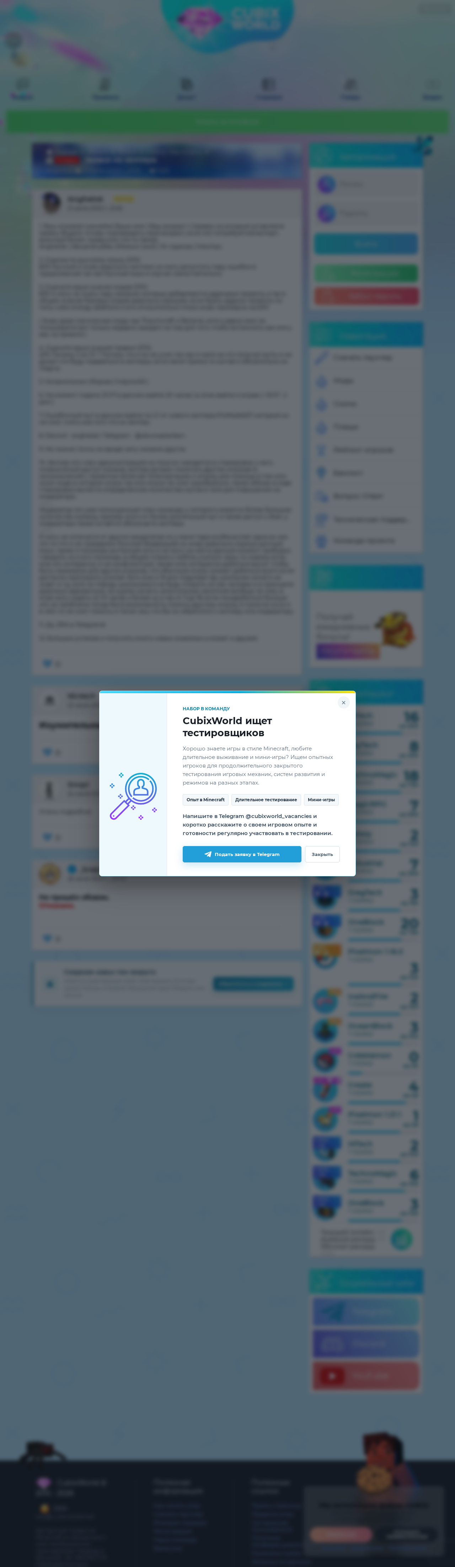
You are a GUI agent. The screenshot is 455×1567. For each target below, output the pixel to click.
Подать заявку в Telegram (247, 854)
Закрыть (322, 854)
